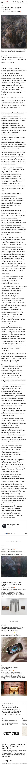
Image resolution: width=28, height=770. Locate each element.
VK (13, 763)
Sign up (5, 760)
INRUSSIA (3, 625)
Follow (9, 527)
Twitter (23, 763)
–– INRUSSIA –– (5, 632)
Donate (6, 1)
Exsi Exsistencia (5, 670)
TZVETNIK (4, 546)
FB (11, 763)
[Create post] (18, 2)
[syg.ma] (2, 2)
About (10, 760)
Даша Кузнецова (5, 11)
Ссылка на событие (7, 62)
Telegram (9, 763)
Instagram (16, 763)
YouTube (20, 763)
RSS (26, 763)
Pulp (2, 665)
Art (2, 5)
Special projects (7, 703)
